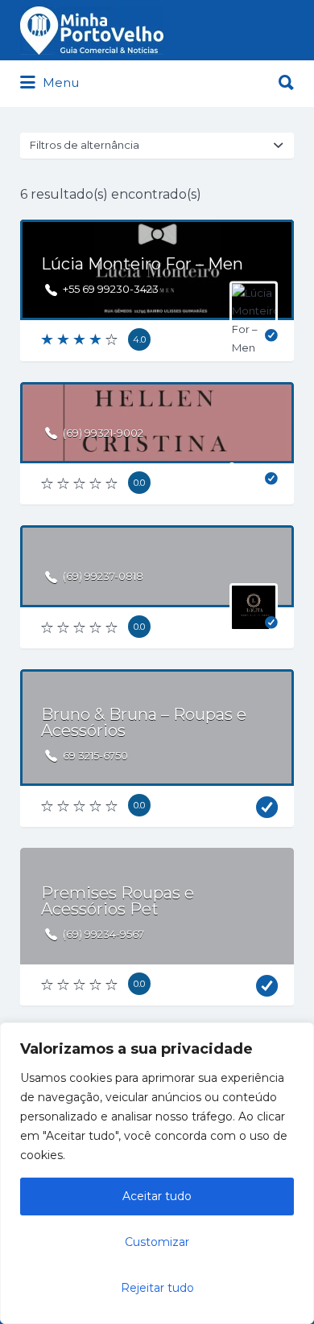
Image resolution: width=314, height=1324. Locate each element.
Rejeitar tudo (157, 1288)
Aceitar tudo (157, 1196)
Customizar (157, 1242)
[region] (157, 1173)
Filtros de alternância (84, 144)
